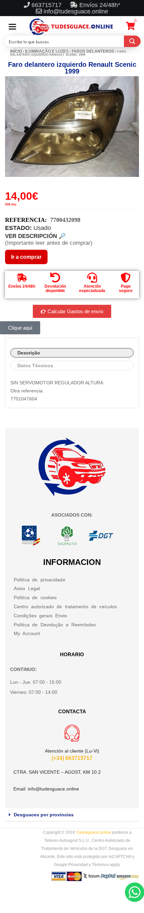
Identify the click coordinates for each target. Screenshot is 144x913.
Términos (100, 864)
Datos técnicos (35, 365)
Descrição (28, 352)
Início (16, 51)
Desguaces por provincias (44, 814)
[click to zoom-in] (72, 126)
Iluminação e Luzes (47, 51)
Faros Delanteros (93, 51)
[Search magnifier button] (132, 41)
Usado (42, 228)
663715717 (47, 5)
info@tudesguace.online (76, 11)
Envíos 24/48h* (99, 5)
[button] (72, 814)
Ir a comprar (26, 257)
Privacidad (78, 864)
